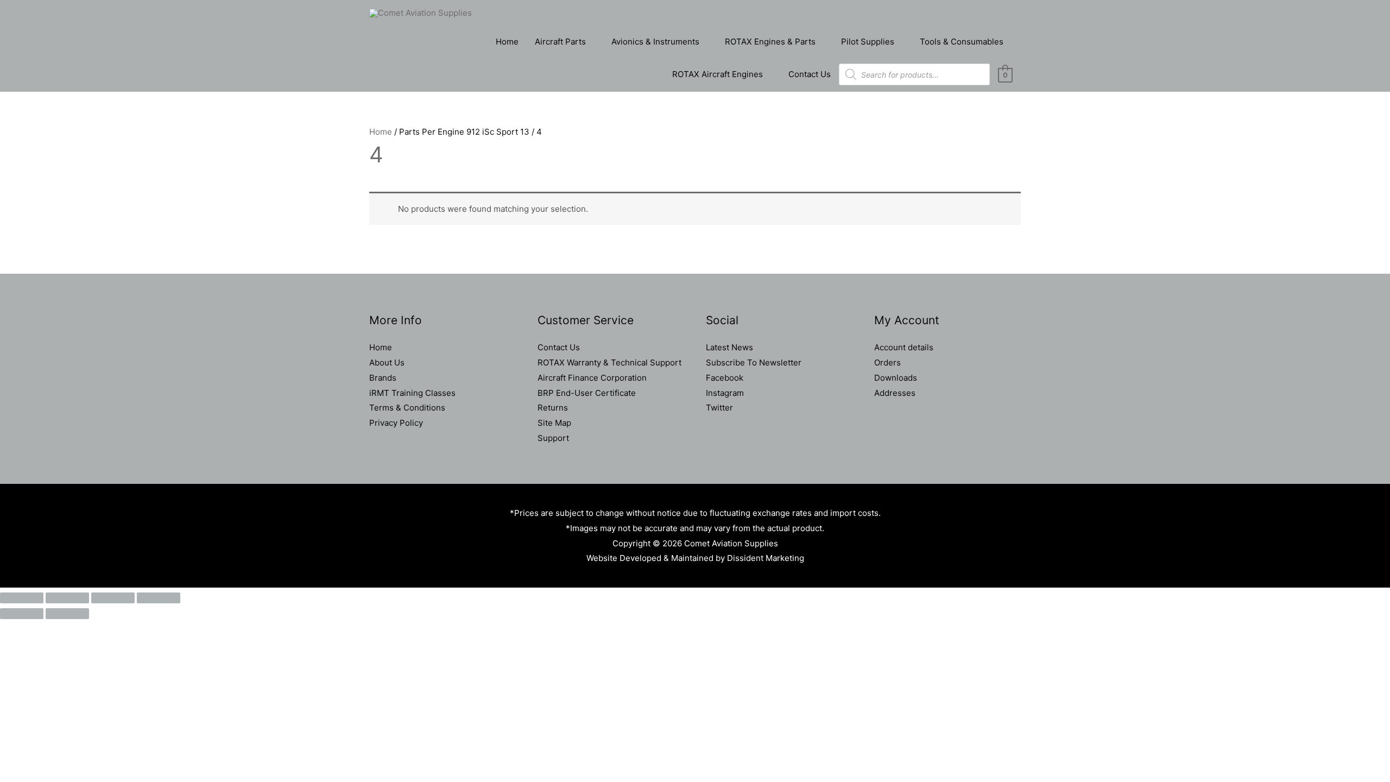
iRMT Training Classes (412, 393)
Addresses (894, 393)
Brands (382, 378)
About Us (387, 362)
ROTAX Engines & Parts (770, 41)
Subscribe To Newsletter (753, 362)
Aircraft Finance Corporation (592, 378)
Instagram (725, 393)
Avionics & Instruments (655, 41)
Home (507, 41)
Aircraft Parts (560, 41)
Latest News (729, 347)
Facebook (724, 378)
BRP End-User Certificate (587, 393)
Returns (553, 407)
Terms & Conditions (407, 407)
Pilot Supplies (867, 41)
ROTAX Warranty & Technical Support (609, 362)
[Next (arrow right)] (67, 613)
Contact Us (809, 74)
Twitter (719, 407)
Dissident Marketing (765, 558)
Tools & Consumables (961, 41)
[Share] (113, 597)
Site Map (554, 423)
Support (553, 438)
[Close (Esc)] (158, 597)
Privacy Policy (396, 423)
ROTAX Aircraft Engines (717, 74)
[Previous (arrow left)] (21, 613)
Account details (903, 347)
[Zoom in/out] (21, 597)
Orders (887, 362)
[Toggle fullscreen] (67, 597)
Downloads (895, 378)
